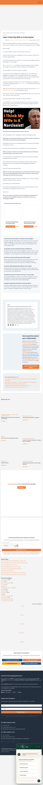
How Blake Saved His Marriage (7, 570)
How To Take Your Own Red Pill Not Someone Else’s (11, 568)
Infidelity (3, 586)
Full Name (3, 705)
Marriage (3, 414)
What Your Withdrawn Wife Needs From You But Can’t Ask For (13, 574)
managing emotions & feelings (7, 587)
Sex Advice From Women (6, 595)
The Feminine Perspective (6, 600)
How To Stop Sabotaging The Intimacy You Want (11, 566)
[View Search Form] (39, 2)
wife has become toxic (10, 65)
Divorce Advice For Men (6, 582)
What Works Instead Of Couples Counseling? (15, 383)
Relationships (4, 415)
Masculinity (15, 414)
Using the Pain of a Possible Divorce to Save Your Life (17, 385)
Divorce (2, 581)
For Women (3, 584)
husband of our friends (22, 83)
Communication (9, 414)
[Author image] (3, 40)
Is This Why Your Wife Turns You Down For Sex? (16, 387)
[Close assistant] (39, 747)
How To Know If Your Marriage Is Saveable (9, 438)
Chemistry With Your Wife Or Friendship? (31, 417)
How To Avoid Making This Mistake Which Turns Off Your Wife (13, 560)
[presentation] (10, 407)
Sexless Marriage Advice (6, 599)
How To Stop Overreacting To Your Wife (9, 564)
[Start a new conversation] (19, 747)
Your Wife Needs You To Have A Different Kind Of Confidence (13, 572)
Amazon (22, 614)
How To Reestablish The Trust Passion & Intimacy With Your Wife (14, 562)
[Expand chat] (36, 747)
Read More (4, 421)
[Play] (21, 118)
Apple (22, 605)
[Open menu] (41, 2)
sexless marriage (30, 438)
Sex (8, 415)
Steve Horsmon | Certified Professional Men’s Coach (18, 40)
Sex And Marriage (4, 462)
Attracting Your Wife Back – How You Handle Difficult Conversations (20, 382)
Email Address (4, 708)
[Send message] (38, 780)
